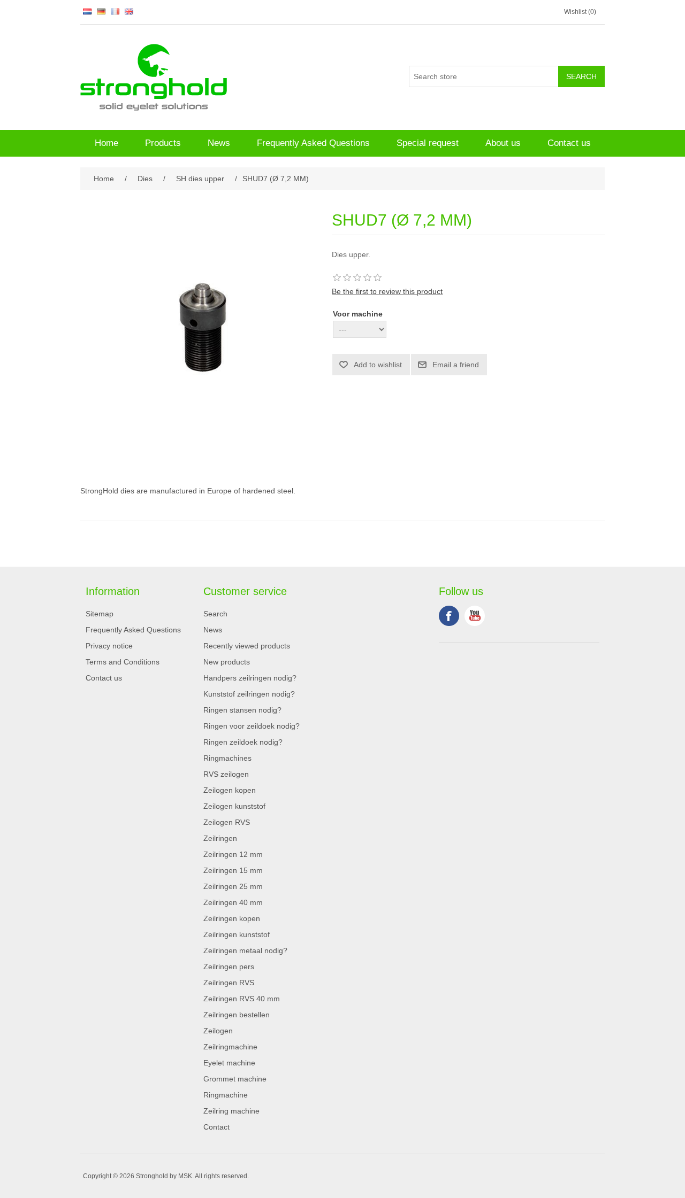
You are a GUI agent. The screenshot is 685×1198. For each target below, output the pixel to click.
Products (163, 143)
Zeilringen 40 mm (233, 902)
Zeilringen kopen (231, 918)
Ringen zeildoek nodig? (243, 742)
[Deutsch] (101, 11)
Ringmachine (225, 1095)
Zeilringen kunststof (236, 934)
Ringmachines (227, 758)
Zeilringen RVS (228, 982)
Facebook (449, 616)
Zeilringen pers (228, 966)
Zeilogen (218, 1030)
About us (503, 143)
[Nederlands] (87, 11)
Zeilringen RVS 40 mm (241, 998)
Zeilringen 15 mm (233, 870)
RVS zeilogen (226, 774)
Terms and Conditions (122, 662)
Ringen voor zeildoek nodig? (251, 726)
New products (226, 662)
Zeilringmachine (230, 1046)
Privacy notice (109, 645)
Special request (428, 143)
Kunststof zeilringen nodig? (249, 694)
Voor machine (358, 314)
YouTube (475, 616)
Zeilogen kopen (229, 790)
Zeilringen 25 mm (233, 886)
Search (215, 613)
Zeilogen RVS (226, 822)
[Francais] (115, 11)
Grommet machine (235, 1079)
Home (106, 143)
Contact (216, 1127)
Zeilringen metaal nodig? (245, 950)
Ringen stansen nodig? (242, 710)
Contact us (569, 143)
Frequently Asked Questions (313, 143)
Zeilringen (220, 838)
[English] (129, 11)
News (219, 143)
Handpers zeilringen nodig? (249, 678)
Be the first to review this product (387, 291)
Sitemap (99, 613)
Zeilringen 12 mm (233, 854)
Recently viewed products (246, 645)
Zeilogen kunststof (234, 806)
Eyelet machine (229, 1062)
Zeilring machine (231, 1111)
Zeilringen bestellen (236, 1014)
